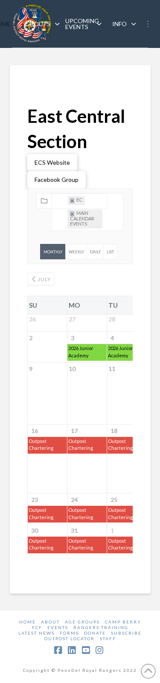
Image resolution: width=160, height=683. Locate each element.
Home (27, 621)
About (50, 621)
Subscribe (126, 632)
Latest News (36, 632)
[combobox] (79, 201)
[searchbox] (58, 238)
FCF (37, 627)
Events (57, 627)
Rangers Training (100, 627)
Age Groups (82, 621)
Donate (95, 632)
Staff (108, 638)
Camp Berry (123, 621)
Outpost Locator (69, 638)
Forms (69, 632)
